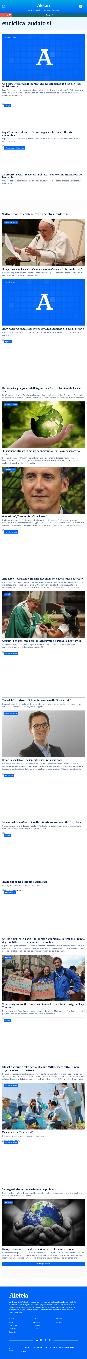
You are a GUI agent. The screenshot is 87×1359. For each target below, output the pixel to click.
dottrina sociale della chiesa (14, 148)
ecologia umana (10, 282)
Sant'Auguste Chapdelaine (51, 10)
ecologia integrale (11, 37)
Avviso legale (37, 1347)
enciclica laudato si (11, 222)
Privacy (23, 1352)
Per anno (59, 1323)
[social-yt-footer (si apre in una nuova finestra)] (37, 1340)
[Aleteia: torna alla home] (43, 5)
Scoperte (12, 1332)
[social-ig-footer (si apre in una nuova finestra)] (50, 1340)
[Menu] (14, 6)
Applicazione (37, 1326)
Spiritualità (12, 1329)
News (11, 1323)
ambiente (8, 958)
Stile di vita (13, 1326)
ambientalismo (10, 892)
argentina (8, 342)
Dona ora (5, 15)
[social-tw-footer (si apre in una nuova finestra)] (46, 1340)
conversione (9, 776)
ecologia (7, 106)
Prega (48, 15)
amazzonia (8, 1202)
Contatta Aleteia (68, 1347)
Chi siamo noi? (26, 1347)
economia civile (10, 470)
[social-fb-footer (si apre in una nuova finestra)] (41, 1340)
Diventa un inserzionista (52, 1347)
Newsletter (37, 1323)
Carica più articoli (43, 1263)
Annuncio (36, 1329)
